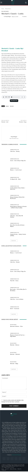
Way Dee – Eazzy (14, 280)
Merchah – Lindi (4, 122)
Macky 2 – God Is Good (16, 170)
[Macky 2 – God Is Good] (5, 169)
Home (2, 8)
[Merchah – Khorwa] (5, 344)
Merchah (12, 106)
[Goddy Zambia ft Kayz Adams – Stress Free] (5, 188)
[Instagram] (8, 458)
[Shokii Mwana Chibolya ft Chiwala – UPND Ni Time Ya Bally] (5, 206)
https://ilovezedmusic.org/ (14, 138)
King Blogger (8, 16)
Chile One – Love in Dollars (16, 299)
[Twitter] (23, 458)
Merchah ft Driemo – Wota (16, 326)
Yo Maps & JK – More (15, 179)
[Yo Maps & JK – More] (5, 178)
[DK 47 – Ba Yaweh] (5, 308)
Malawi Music (8, 8)
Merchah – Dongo (23, 122)
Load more (13, 240)
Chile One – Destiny (15, 151)
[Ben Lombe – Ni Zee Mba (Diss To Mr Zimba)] (5, 289)
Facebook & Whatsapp (16, 454)
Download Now (14, 100)
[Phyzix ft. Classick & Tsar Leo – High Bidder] (5, 335)
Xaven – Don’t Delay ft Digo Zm (18, 160)
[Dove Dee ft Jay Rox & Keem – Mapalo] (5, 225)
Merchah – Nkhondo (15, 354)
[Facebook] (4, 458)
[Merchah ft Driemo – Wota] (5, 325)
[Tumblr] (20, 458)
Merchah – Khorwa (14, 345)
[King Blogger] (2, 16)
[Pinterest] (16, 458)
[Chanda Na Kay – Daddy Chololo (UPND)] (5, 234)
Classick (7, 106)
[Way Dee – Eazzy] (5, 280)
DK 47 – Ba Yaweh (14, 308)
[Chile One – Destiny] (5, 150)
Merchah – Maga (14, 363)
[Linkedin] (12, 458)
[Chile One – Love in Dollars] (5, 298)
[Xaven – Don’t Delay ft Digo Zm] (5, 160)
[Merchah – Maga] (5, 363)
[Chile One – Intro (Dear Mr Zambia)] (5, 215)
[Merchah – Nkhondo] (5, 353)
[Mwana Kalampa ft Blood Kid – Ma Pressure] (5, 197)
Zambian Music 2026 (14, 149)
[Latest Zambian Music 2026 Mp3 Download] (14, 2)
